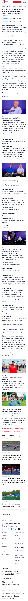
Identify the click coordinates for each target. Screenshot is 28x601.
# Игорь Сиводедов (6, 431)
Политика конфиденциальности (9, 590)
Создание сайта (5, 598)
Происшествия (5, 556)
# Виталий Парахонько (18, 431)
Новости (14, 6)
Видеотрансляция (19, 550)
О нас (16, 535)
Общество (4, 541)
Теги (16, 553)
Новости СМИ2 (6, 514)
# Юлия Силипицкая (17, 428)
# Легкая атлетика (6, 428)
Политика (4, 535)
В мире (3, 549)
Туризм (3, 551)
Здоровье (4, 546)
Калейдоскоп (5, 554)
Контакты (17, 538)
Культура (4, 543)
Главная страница (6, 6)
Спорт (20, 6)
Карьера (17, 541)
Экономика (4, 538)
